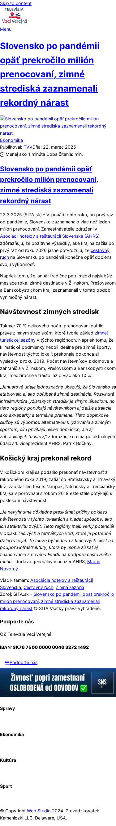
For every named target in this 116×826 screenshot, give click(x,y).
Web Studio (39, 810)
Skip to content (16, 3)
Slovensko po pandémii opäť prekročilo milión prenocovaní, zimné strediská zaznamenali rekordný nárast (50, 74)
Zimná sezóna (70, 587)
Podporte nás (23, 662)
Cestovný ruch (38, 587)
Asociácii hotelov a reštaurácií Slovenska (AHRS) (50, 236)
